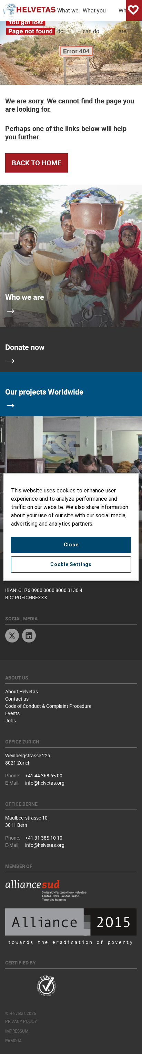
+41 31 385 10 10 (43, 837)
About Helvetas (21, 691)
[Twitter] (12, 636)
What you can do (94, 14)
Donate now (24, 347)
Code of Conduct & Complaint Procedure (48, 706)
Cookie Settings (71, 564)
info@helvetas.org (44, 782)
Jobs (10, 720)
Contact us (17, 698)
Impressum (16, 1031)
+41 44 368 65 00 (43, 775)
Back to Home (36, 162)
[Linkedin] (29, 636)
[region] (70, 527)
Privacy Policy (21, 1021)
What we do (67, 14)
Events (12, 713)
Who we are (24, 297)
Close (71, 544)
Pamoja (13, 1040)
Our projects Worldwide (44, 392)
